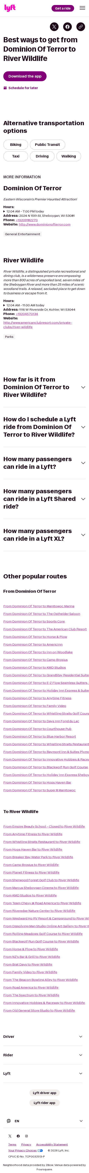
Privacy (26, 1144)
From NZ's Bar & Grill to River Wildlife (31, 957)
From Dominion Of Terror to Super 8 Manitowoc (39, 790)
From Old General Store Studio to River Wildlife (39, 1010)
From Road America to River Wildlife (30, 987)
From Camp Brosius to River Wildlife (31, 865)
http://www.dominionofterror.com (44, 224)
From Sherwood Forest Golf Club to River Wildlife (41, 880)
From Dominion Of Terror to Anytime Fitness (37, 698)
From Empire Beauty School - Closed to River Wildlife (44, 826)
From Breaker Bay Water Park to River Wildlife (38, 857)
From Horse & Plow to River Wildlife (30, 949)
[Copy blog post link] (81, 27)
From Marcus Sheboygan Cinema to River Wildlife (41, 888)
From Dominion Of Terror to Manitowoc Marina (38, 606)
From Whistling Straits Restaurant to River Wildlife (41, 842)
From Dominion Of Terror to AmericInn (33, 644)
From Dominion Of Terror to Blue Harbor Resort (39, 736)
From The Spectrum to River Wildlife (31, 995)
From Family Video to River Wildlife (30, 972)
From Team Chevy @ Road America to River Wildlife (42, 903)
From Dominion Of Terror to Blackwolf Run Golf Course (45, 767)
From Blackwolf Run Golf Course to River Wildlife (41, 941)
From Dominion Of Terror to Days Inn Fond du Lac (41, 721)
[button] (82, 8)
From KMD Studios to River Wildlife (30, 895)
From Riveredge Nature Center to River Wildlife (39, 911)
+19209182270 (27, 220)
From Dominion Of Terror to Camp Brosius (35, 660)
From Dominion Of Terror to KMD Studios (34, 667)
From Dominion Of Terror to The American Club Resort (45, 629)
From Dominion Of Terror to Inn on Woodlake (38, 652)
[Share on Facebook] (67, 27)
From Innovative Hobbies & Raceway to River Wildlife (44, 1003)
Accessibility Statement (52, 1144)
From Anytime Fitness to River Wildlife (32, 834)
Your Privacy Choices (22, 1150)
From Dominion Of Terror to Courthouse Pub (37, 729)
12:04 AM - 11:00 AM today (25, 305)
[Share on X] (54, 27)
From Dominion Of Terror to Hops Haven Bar (37, 782)
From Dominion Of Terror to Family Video (34, 706)
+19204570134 (27, 314)
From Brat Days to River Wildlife (27, 964)
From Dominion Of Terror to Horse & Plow (35, 637)
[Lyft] (10, 8)
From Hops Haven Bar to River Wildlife (32, 849)
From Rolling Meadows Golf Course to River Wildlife (43, 934)
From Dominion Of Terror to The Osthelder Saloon (41, 614)
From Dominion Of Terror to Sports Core (34, 621)
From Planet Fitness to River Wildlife (31, 872)
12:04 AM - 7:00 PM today (25, 211)
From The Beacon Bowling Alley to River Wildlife (40, 980)
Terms (12, 1144)
